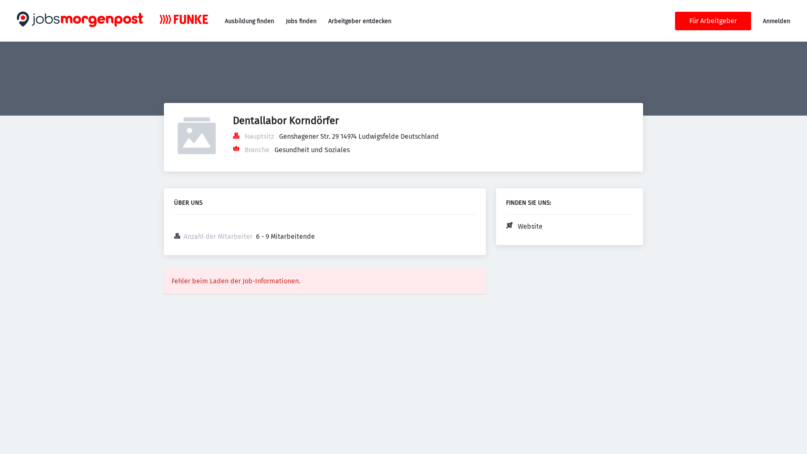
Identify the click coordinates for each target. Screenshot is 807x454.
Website (530, 226)
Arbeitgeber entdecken (359, 21)
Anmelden (776, 21)
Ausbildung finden (249, 21)
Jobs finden (301, 21)
